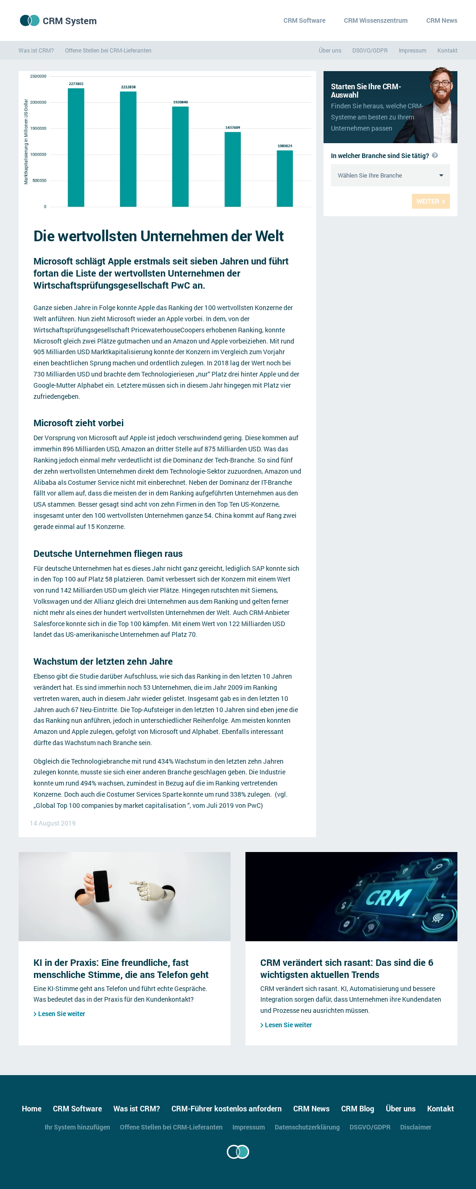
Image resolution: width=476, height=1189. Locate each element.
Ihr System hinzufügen (77, 1127)
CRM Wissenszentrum (376, 20)
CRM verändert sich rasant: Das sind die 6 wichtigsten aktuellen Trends (346, 968)
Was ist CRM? (36, 50)
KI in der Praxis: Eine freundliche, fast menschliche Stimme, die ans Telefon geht (121, 968)
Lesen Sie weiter (61, 1013)
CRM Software (304, 20)
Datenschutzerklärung (307, 1127)
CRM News (441, 20)
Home (31, 1108)
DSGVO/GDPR (370, 50)
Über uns (330, 50)
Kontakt (447, 50)
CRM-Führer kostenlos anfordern (227, 1108)
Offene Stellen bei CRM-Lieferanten (108, 50)
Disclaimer (415, 1127)
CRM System (70, 20)
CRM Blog (357, 1108)
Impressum (412, 50)
